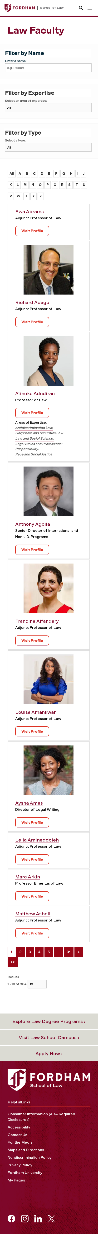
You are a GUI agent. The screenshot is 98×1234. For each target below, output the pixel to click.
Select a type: (15, 140)
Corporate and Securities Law (39, 433)
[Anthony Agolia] (49, 493)
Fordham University (25, 1172)
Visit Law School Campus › (49, 1037)
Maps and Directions (26, 1150)
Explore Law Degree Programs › (49, 1021)
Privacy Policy (20, 1165)
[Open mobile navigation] (89, 8)
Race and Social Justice (33, 454)
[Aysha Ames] (49, 772)
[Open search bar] (81, 8)
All (12, 174)
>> (13, 962)
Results (13, 977)
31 (68, 952)
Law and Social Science (34, 438)
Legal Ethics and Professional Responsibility (38, 446)
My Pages (16, 1180)
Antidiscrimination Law (33, 428)
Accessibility (19, 1127)
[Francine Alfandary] (49, 590)
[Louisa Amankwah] (49, 681)
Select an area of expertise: (26, 101)
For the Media (20, 1142)
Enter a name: (15, 61)
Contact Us (17, 1135)
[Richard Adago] (49, 271)
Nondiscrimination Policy (29, 1157)
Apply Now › (49, 1053)
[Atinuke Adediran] (49, 362)
